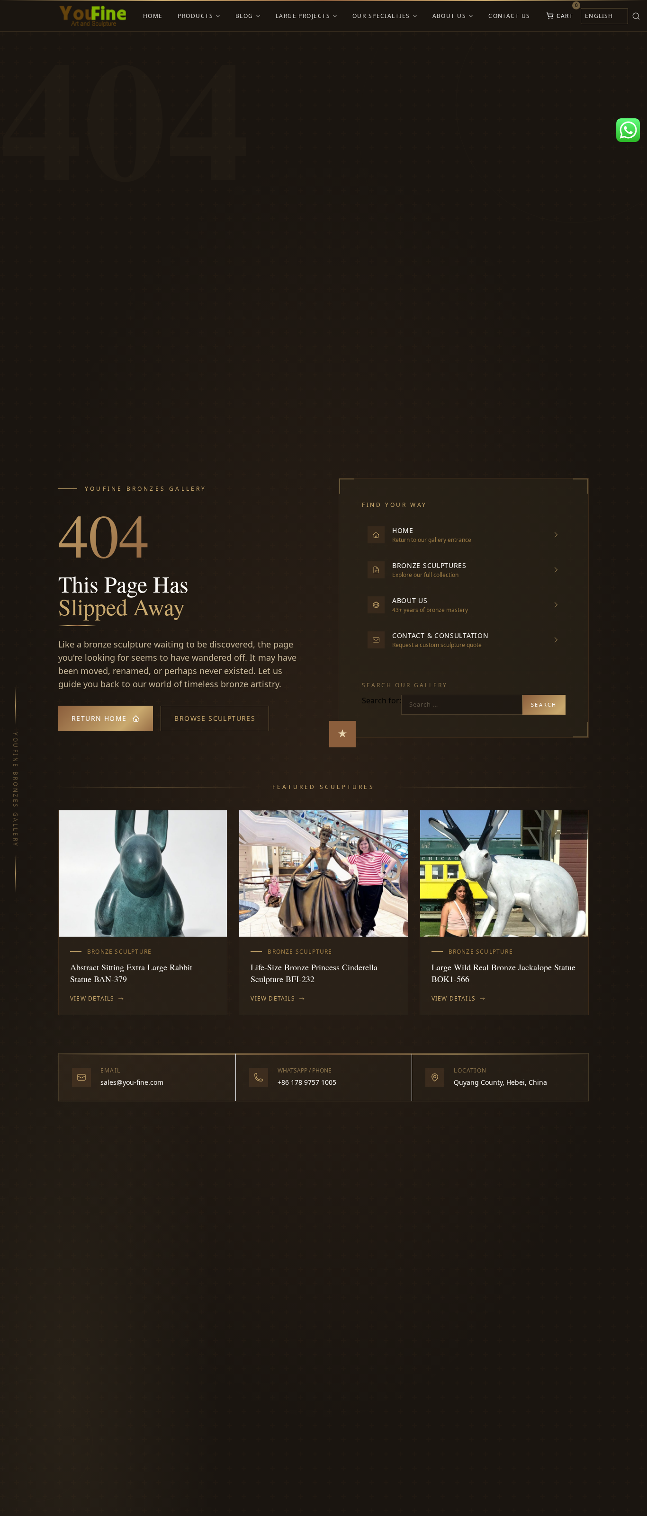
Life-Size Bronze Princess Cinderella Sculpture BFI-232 (314, 972)
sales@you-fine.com (131, 1082)
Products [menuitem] (195, 16)
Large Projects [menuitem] (303, 16)
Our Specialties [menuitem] (381, 16)
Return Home (99, 718)
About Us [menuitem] (449, 16)
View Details (92, 998)
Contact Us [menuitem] (509, 16)
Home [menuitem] (153, 16)
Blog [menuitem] (244, 16)
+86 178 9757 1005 (307, 1082)
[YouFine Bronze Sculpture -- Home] (93, 16)
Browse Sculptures (214, 718)
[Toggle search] (636, 16)
